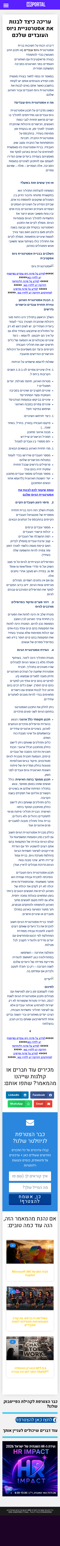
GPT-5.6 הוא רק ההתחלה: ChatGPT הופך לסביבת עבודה (30, 1370)
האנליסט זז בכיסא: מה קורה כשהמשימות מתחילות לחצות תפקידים (30, 1321)
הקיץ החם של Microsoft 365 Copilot (30, 1273)
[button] (6, 5)
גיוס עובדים (31, 50)
